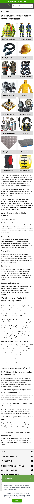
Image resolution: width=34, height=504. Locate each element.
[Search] (31, 6)
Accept (17, 501)
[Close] (31, 478)
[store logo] (8, 6)
